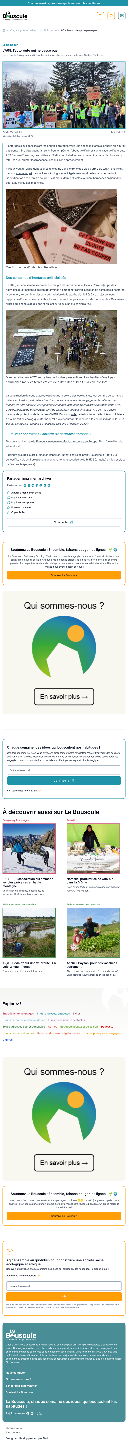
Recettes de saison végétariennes (58, 1033)
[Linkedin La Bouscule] (33, 485)
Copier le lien (18, 512)
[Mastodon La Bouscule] (37, 485)
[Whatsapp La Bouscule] (45, 485)
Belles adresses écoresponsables (23, 1026)
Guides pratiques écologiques (103, 1033)
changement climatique (51, 405)
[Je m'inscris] (64, 1296)
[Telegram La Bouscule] (41, 485)
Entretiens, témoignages (18, 1013)
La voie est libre (26, 459)
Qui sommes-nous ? (19, 1379)
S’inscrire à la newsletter (21, 1385)
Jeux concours (13, 1432)
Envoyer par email (21, 507)
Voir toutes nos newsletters (22, 790)
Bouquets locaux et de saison (79, 1026)
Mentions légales (14, 1428)
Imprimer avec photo (22, 497)
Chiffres (7, 1039)
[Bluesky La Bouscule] (49, 485)
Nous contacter (16, 1372)
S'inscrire (100, 15)
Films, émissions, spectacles (66, 1020)
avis (73, 414)
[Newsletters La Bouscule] (40, 1413)
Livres (77, 1013)
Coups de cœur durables (18, 1033)
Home (4, 30)
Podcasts (107, 1026)
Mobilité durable (48, 30)
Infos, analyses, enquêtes (22, 30)
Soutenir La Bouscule (64, 575)
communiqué (24, 173)
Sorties (52, 1026)
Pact (107, 454)
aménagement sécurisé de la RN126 (72, 459)
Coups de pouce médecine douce (23, 1020)
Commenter (61, 522)
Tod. (45, 1438)
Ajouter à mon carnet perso (26, 492)
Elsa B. (122, 132)
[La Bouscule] (15, 15)
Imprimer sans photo (22, 502)
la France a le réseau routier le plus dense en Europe (65, 441)
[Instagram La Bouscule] (29, 485)
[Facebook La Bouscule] (25, 485)
